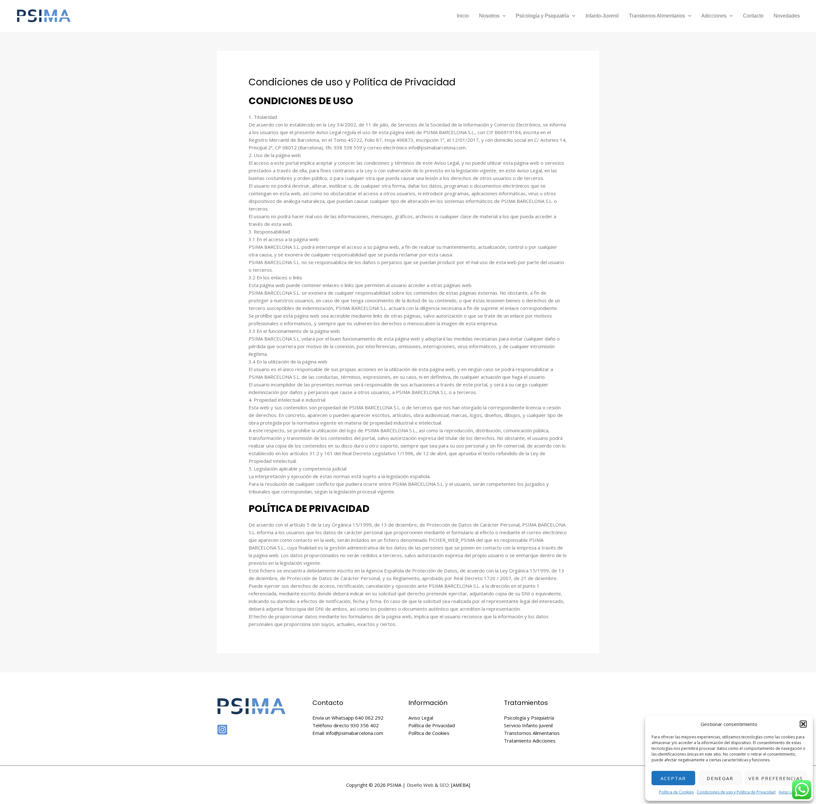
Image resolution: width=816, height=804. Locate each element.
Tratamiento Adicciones (530, 740)
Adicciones (713, 15)
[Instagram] (222, 729)
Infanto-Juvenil (602, 15)
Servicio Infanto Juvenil (528, 725)
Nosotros (489, 15)
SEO (444, 785)
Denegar (720, 778)
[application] (502, 16)
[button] (803, 724)
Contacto (753, 15)
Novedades (787, 15)
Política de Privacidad (431, 725)
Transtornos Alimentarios (657, 15)
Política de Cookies (676, 792)
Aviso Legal (789, 792)
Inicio (463, 15)
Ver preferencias (775, 778)
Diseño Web (420, 785)
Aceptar (673, 778)
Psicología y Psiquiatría (542, 15)
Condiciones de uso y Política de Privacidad (736, 792)
